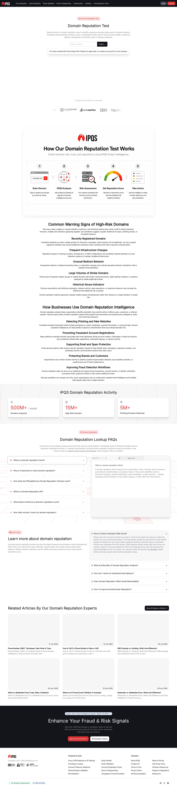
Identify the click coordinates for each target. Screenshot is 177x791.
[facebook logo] (161, 783)
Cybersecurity (78, 3)
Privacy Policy (136, 770)
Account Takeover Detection (79, 767)
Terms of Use (136, 767)
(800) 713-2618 (87, 714)
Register (171, 3)
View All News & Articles (155, 608)
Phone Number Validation (78, 770)
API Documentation (138, 774)
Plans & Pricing (158, 761)
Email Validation (107, 764)
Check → (102, 44)
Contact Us (135, 764)
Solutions (88, 3)
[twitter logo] (164, 783)
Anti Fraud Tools (158, 764)
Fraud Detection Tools (101, 3)
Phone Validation (48, 3)
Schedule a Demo (101, 739)
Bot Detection (73, 774)
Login (163, 3)
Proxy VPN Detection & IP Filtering (81, 761)
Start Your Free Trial (77, 739)
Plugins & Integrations (160, 770)
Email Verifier (106, 761)
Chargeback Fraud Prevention (112, 774)
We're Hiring (40, 783)
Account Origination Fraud (111, 767)
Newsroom (156, 774)
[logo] (35, 756)
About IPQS (135, 761)
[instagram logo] (168, 783)
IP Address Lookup (75, 764)
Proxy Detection (21, 3)
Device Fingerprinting (64, 3)
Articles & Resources (160, 767)
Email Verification (35, 3)
